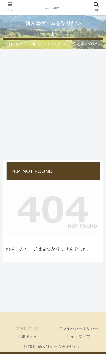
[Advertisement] (53, 104)
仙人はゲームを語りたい (53, 8)
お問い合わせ (28, 328)
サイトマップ (78, 336)
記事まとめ (28, 336)
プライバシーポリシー (78, 328)
